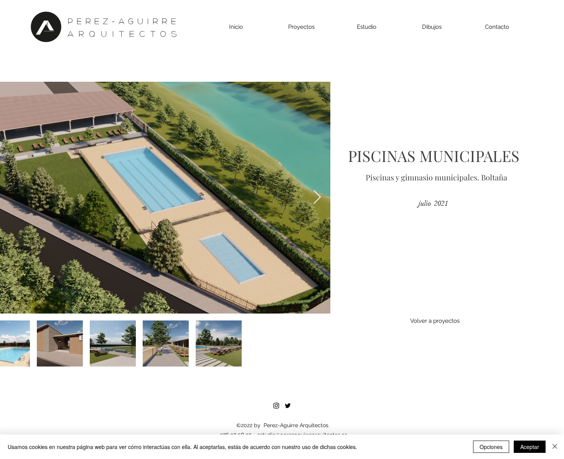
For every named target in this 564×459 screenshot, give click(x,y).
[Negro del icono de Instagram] (276, 405)
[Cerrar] (554, 447)
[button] (301, 27)
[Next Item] (317, 197)
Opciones (491, 447)
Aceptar (529, 447)
